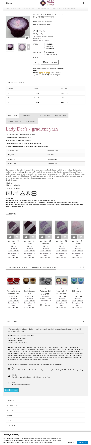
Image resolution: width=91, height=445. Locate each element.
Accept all (82, 442)
